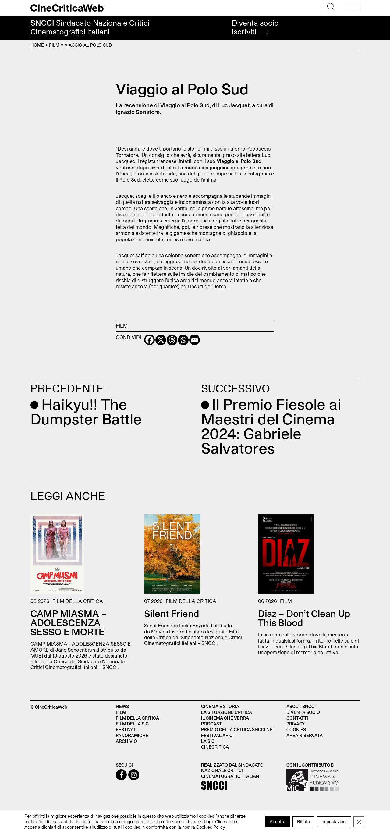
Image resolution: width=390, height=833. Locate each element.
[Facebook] (149, 340)
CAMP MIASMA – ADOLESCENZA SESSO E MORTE (68, 622)
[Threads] (172, 340)
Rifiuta (303, 821)
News (122, 706)
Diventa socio (255, 27)
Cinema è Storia (220, 706)
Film (54, 45)
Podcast (211, 723)
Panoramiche (132, 735)
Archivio (126, 741)
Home (37, 45)
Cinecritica (215, 747)
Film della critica (137, 718)
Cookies (296, 729)
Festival (126, 729)
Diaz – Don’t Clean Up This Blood (304, 618)
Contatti (297, 718)
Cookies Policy (210, 827)
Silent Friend (171, 613)
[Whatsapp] (183, 340)
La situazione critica (226, 712)
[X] (160, 340)
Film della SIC (132, 723)
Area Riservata (304, 735)
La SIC (207, 741)
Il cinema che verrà (225, 718)
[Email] (194, 340)
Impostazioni (333, 821)
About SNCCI (301, 706)
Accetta (277, 821)
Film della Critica (77, 601)
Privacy (295, 723)
